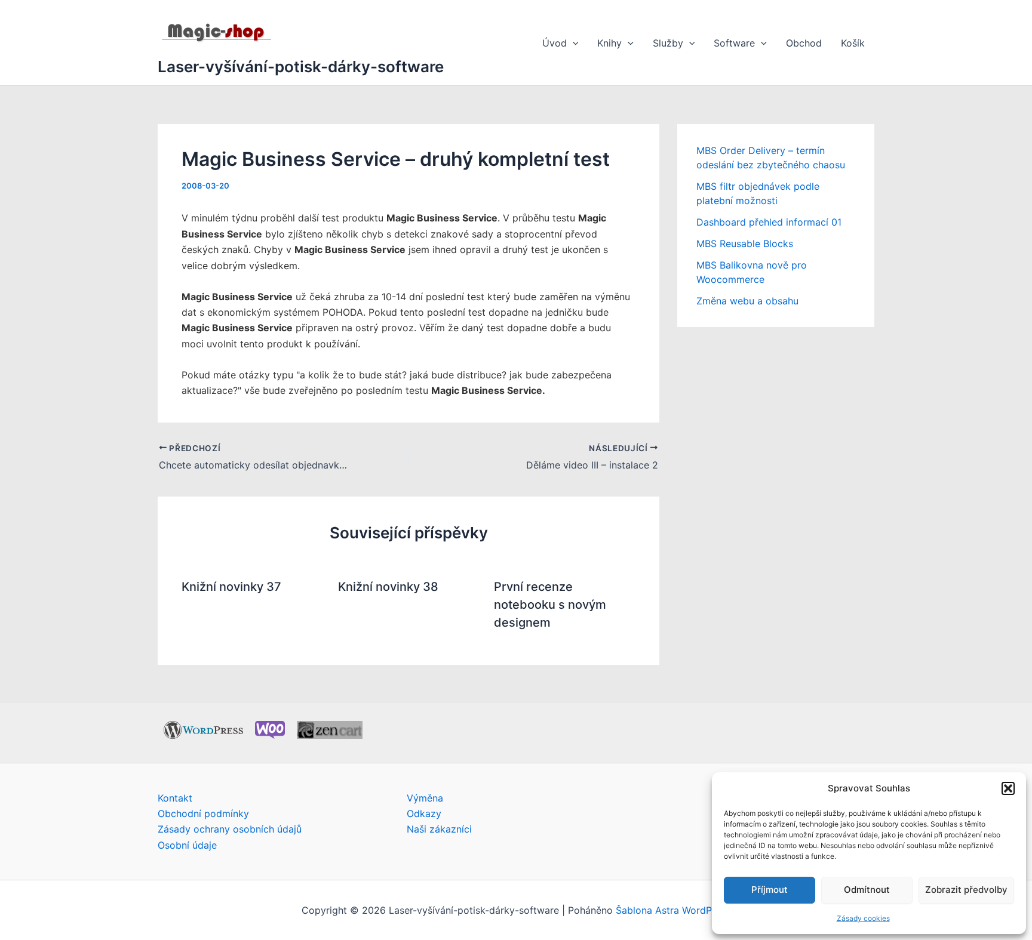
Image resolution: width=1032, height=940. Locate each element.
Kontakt (175, 798)
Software (734, 43)
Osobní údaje (187, 845)
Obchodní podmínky (203, 813)
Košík (853, 43)
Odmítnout (867, 889)
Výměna (425, 798)
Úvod (554, 43)
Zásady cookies (863, 918)
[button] (1008, 788)
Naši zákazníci (439, 829)
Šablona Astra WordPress (673, 910)
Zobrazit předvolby (966, 889)
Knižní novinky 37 (231, 587)
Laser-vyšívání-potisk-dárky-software (301, 66)
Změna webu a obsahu (747, 301)
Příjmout (769, 889)
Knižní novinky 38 (388, 587)
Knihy (609, 43)
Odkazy (424, 813)
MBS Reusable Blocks (744, 243)
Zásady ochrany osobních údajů (230, 829)
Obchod (804, 43)
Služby (668, 43)
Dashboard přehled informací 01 (768, 222)
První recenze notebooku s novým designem (550, 605)
